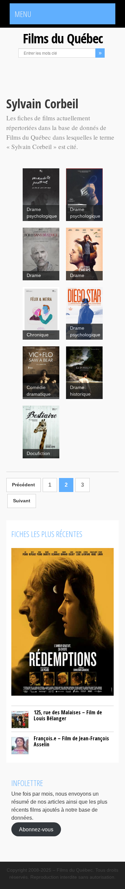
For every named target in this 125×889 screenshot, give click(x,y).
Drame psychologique (42, 213)
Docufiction (38, 453)
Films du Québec (63, 38)
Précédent (23, 484)
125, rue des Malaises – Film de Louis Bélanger (68, 715)
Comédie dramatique (39, 391)
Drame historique (80, 391)
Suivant (21, 500)
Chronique (38, 334)
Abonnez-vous (36, 829)
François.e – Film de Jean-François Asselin (71, 741)
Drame (34, 275)
